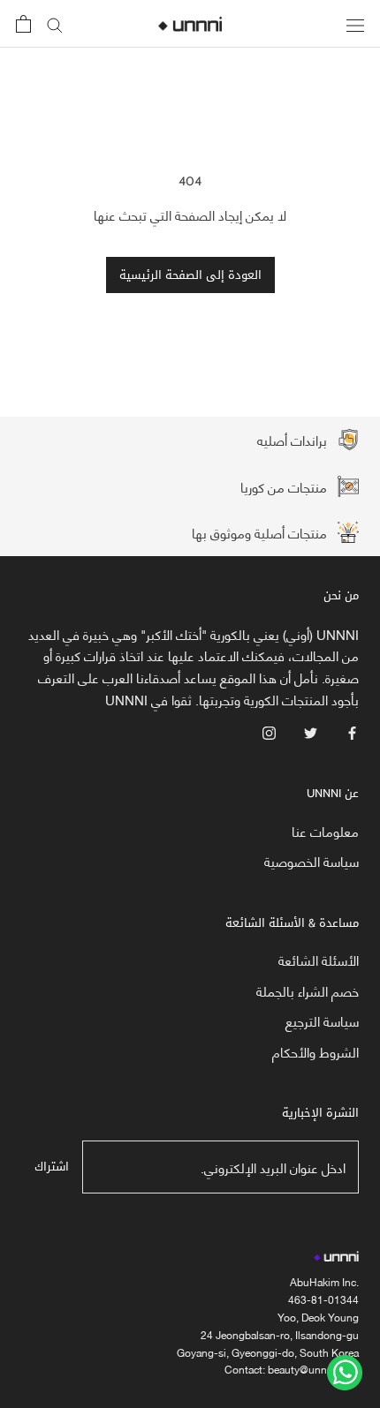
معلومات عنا (325, 831)
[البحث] (55, 24)
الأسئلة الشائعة (318, 960)
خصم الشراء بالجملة (307, 991)
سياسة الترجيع (322, 1021)
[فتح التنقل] (355, 23)
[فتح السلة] (23, 24)
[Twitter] (310, 731)
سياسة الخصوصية (311, 861)
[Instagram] (269, 731)
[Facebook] (352, 731)
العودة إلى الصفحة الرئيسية (190, 275)
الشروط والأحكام (315, 1052)
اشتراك (51, 1167)
